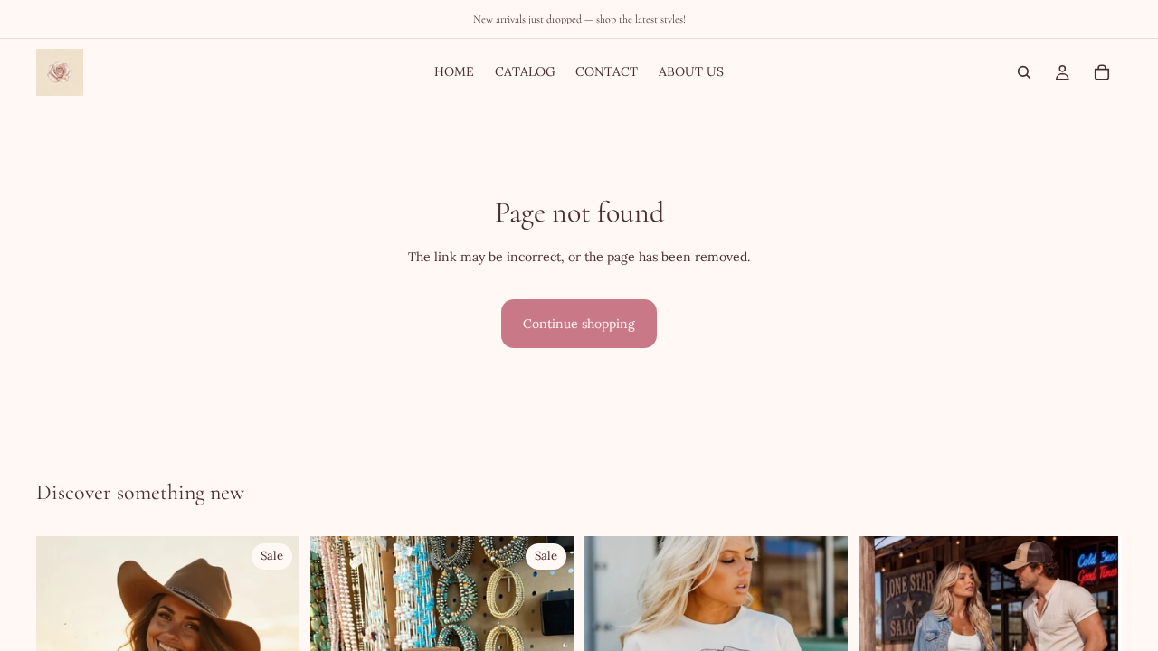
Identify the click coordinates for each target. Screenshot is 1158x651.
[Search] (1024, 72)
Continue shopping (579, 324)
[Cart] (1102, 72)
